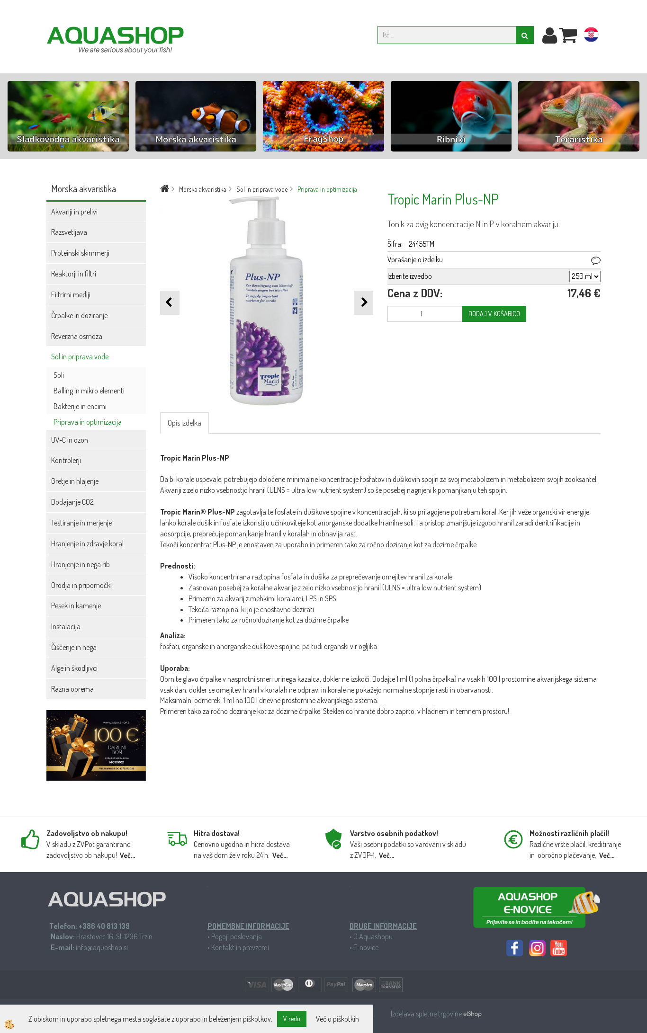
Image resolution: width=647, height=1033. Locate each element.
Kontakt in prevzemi (240, 947)
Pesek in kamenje (76, 605)
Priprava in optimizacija (88, 422)
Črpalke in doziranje (79, 315)
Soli (59, 375)
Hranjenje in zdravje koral (87, 543)
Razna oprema (72, 689)
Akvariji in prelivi (74, 211)
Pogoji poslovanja (236, 936)
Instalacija (66, 626)
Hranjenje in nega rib (80, 564)
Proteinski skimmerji (80, 253)
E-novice (365, 947)
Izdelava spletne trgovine (427, 1013)
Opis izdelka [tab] (184, 422)
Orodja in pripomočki (81, 585)
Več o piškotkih (337, 1019)
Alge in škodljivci (74, 668)
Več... (127, 855)
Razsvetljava (69, 232)
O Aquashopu (373, 936)
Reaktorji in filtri (73, 273)
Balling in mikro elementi (89, 390)
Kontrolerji (66, 460)
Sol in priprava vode (79, 356)
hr (591, 36)
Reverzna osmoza (76, 336)
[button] (363, 303)
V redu (291, 1019)
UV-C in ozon (69, 440)
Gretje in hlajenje (75, 481)
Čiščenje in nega (74, 647)
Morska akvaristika (202, 189)
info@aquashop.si (102, 947)
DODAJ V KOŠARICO (494, 314)
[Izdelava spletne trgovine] (472, 1013)
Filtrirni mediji (70, 294)
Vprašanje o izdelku (415, 259)
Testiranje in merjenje (81, 522)
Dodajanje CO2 (72, 502)
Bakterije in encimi (80, 406)
